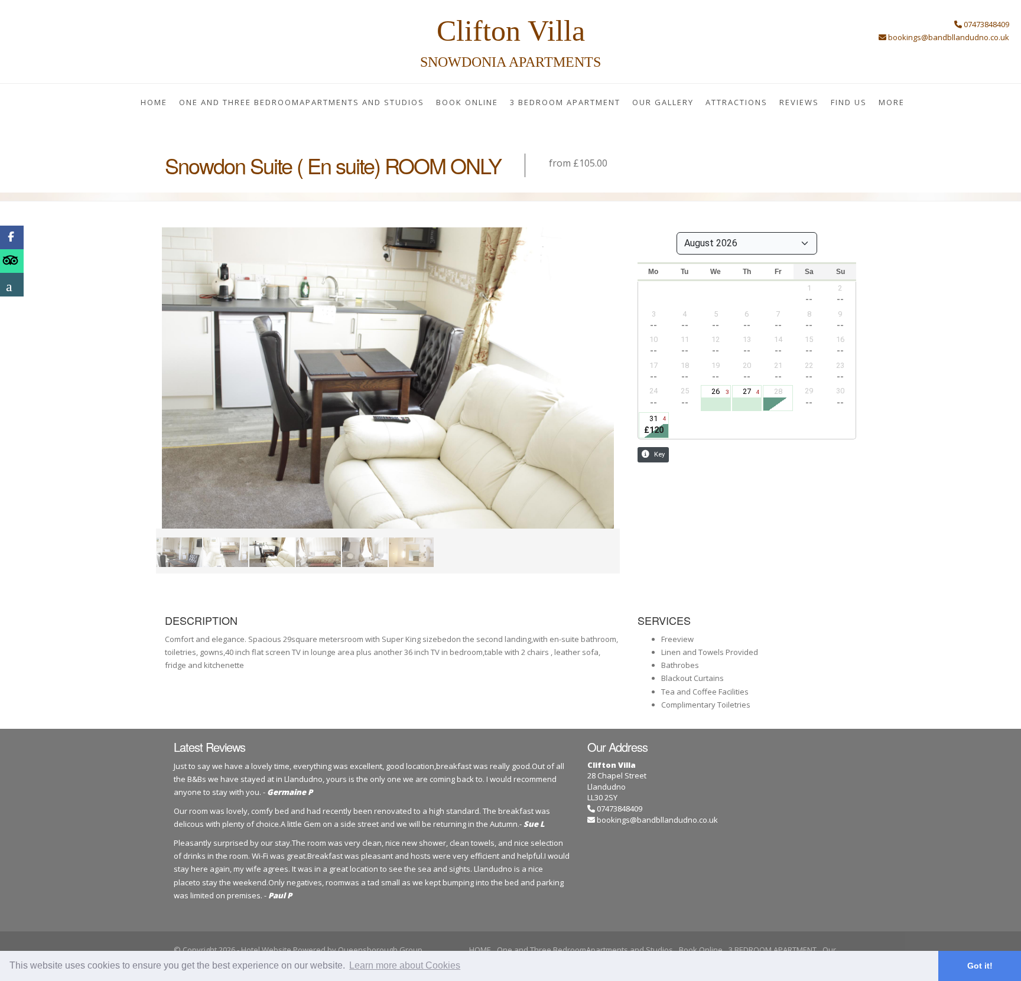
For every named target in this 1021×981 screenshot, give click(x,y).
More (892, 102)
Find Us (849, 102)
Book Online (467, 102)
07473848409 (618, 808)
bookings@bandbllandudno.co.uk (657, 819)
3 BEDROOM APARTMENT (565, 102)
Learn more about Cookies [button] (404, 965)
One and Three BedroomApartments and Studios (301, 102)
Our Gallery (663, 102)
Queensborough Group (380, 949)
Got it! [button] (980, 965)
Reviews (799, 102)
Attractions (736, 102)
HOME (154, 102)
